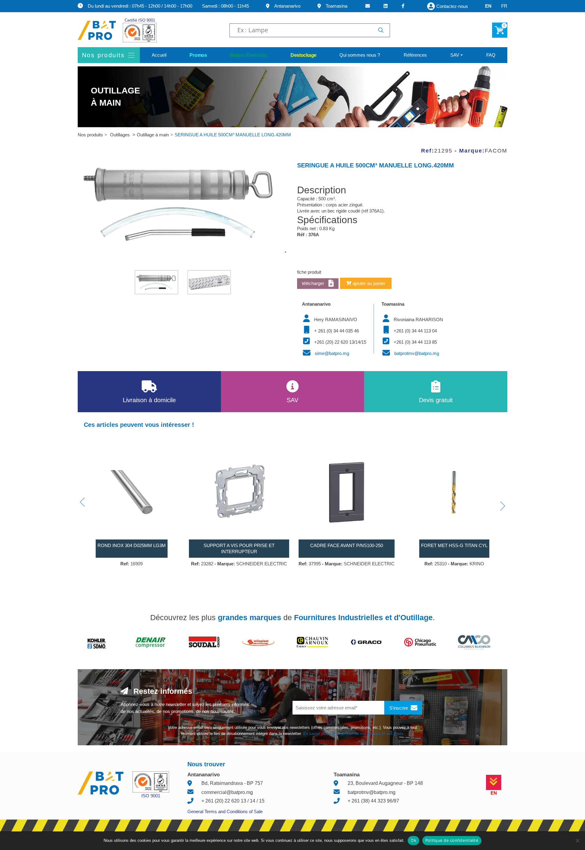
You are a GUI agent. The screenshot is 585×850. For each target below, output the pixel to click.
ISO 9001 (150, 795)
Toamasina (336, 6)
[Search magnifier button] (381, 30)
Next (502, 506)
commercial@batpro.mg (227, 792)
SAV (454, 55)
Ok (413, 840)
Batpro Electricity (248, 55)
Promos (198, 55)
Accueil (159, 55)
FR (504, 6)
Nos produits (90, 134)
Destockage (303, 55)
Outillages (120, 134)
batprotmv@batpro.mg (416, 353)
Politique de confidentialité (451, 840)
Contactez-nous (452, 6)
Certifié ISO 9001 (140, 20)
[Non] (577, 841)
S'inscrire (399, 708)
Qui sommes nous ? (359, 55)
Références (415, 55)
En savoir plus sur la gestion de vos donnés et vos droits (353, 733)
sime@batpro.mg (332, 353)
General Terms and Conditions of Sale (225, 811)
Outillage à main (153, 134)
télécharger (313, 283)
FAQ (490, 55)
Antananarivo (287, 6)
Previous (82, 502)
